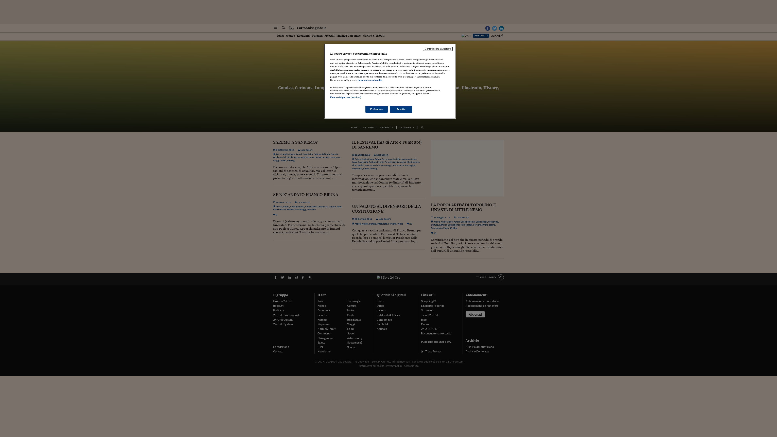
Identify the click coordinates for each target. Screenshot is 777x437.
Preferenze (376, 109)
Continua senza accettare (438, 49)
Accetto (401, 109)
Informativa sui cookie (370, 80)
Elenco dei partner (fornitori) (345, 97)
